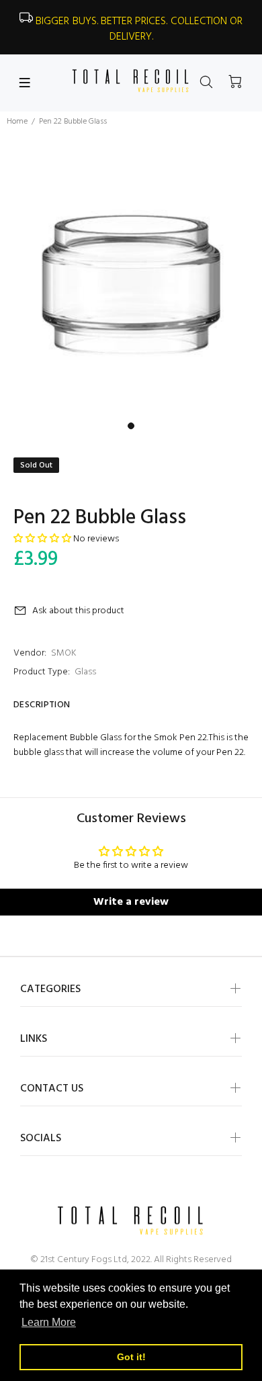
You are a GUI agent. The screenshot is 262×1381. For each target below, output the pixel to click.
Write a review (131, 902)
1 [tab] (131, 425)
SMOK (64, 653)
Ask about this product (78, 611)
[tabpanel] (131, 285)
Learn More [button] (48, 1322)
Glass (85, 672)
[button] (42, 539)
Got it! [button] (131, 1356)
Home (17, 121)
